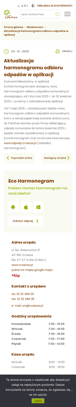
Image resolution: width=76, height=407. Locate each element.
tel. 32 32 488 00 (22, 294)
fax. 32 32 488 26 (22, 299)
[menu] (67, 14)
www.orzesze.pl (22, 265)
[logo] (10, 14)
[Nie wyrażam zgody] (71, 391)
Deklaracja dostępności (54, 5)
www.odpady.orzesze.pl (20, 143)
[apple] (26, 208)
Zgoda (38, 401)
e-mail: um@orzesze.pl (27, 306)
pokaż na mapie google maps (31, 270)
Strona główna (13, 27)
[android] (13, 208)
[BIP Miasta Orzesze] (16, 275)
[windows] (38, 208)
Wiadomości (35, 27)
